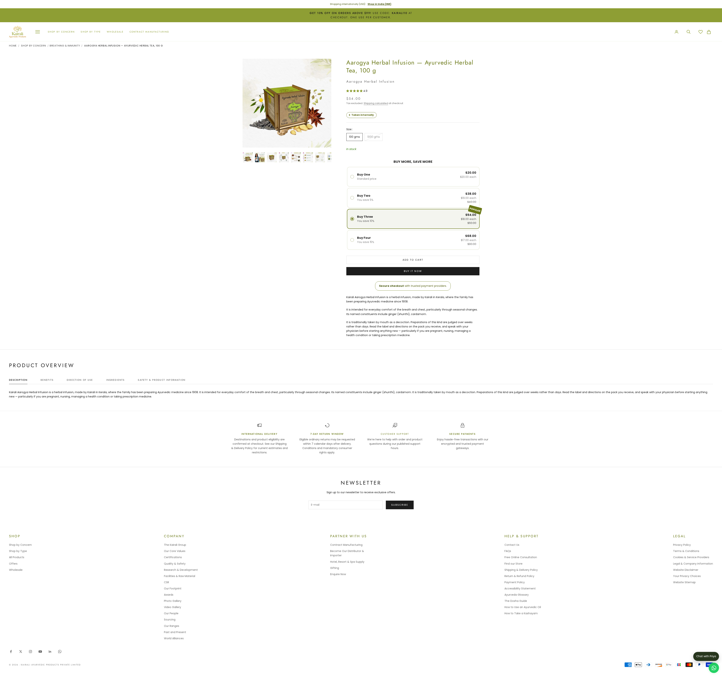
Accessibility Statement (520, 588)
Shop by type (91, 31)
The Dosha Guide (515, 601)
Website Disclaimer (685, 570)
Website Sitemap (684, 582)
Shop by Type (18, 551)
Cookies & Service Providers (691, 557)
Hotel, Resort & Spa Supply (347, 562)
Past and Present (175, 632)
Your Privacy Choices (687, 576)
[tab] (18, 381)
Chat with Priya (706, 656)
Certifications (173, 557)
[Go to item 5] (296, 157)
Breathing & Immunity (65, 45)
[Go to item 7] (320, 157)
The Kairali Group (175, 545)
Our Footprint (172, 588)
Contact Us (511, 545)
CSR (166, 582)
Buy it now (413, 271)
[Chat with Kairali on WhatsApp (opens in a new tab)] (714, 668)
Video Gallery (172, 607)
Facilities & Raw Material (179, 576)
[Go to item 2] (260, 157)
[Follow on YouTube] (40, 651)
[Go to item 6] (308, 157)
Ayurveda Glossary (516, 595)
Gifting (334, 568)
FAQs (507, 551)
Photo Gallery (172, 601)
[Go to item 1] (248, 157)
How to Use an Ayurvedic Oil (522, 607)
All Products (16, 557)
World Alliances (174, 638)
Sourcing (169, 619)
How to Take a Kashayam (521, 613)
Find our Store (513, 564)
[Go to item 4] (284, 157)
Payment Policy (514, 582)
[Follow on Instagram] (30, 651)
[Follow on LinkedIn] (50, 651)
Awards (168, 595)
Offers (13, 564)
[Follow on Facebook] (11, 651)
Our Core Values (174, 551)
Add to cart (413, 260)
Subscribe (399, 505)
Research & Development (181, 570)
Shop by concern (61, 31)
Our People (171, 613)
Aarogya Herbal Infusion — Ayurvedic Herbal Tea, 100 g (123, 45)
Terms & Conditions (686, 551)
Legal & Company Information (693, 564)
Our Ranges (171, 626)
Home (13, 45)
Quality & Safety (175, 564)
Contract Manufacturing (149, 31)
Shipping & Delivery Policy (521, 570)
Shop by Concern (20, 545)
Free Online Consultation (520, 557)
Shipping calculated (376, 103)
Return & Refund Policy (519, 576)
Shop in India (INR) (379, 4)
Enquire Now (338, 574)
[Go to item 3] (272, 157)
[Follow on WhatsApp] (60, 651)
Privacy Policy (682, 545)
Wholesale (115, 31)
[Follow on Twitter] (21, 651)
